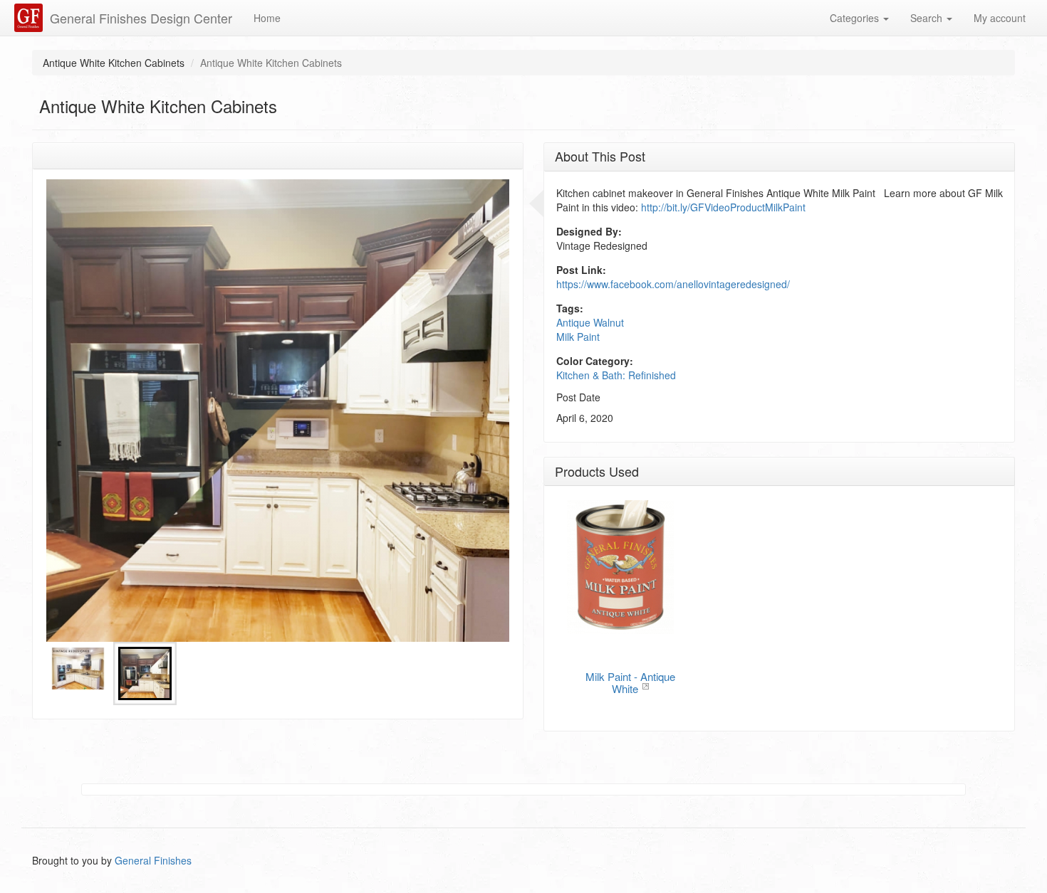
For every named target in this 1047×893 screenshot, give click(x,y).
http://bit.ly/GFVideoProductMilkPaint (723, 207)
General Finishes (153, 860)
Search (927, 18)
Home (267, 18)
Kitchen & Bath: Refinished (616, 375)
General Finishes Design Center (141, 18)
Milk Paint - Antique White (630, 682)
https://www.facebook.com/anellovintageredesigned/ (673, 284)
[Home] (30, 18)
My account (1000, 18)
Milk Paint (578, 336)
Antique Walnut (590, 322)
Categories (856, 18)
